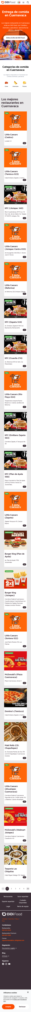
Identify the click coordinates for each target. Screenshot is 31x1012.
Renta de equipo (23, 906)
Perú (3, 921)
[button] (15, 37)
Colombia (4, 919)
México (17, 919)
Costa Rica (11, 919)
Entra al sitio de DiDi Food (15, 38)
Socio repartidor (22, 896)
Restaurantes (8, 896)
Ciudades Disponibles (23, 901)
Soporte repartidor (8, 901)
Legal (8, 906)
